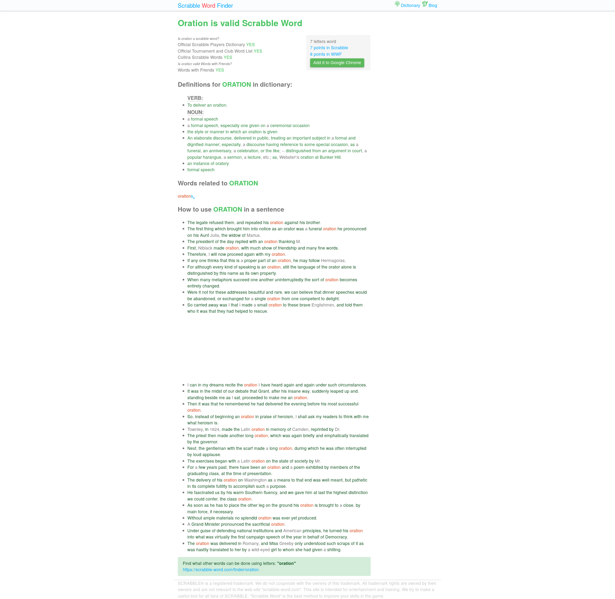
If (188, 260)
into (254, 229)
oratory (222, 163)
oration (219, 105)
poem (299, 467)
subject (319, 138)
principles (312, 530)
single (260, 298)
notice (265, 229)
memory (278, 429)
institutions (263, 530)
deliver (199, 105)
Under (193, 530)
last (321, 492)
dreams (216, 385)
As (189, 505)
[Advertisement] (279, 348)
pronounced (355, 229)
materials (225, 518)
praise (266, 416)
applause (211, 454)
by (216, 273)
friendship (287, 248)
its (247, 273)
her (238, 549)
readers (330, 416)
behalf (313, 537)
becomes (348, 279)
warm (238, 492)
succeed (241, 279)
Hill (338, 157)
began (221, 461)
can (294, 292)
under (321, 385)
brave (305, 305)
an (209, 105)
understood (315, 543)
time (237, 473)
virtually (222, 537)
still (286, 267)
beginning (224, 416)
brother (313, 222)
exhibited (314, 467)
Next (191, 448)
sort (315, 279)
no (237, 518)
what (192, 423)
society (301, 461)
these (220, 292)
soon (198, 505)
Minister (212, 524)
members (339, 467)
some (309, 144)
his (266, 222)
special (323, 144)
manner (217, 131)
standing (195, 397)
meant (337, 480)
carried (200, 305)
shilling (333, 549)
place (234, 505)
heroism (285, 416)
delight (332, 298)
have (265, 385)
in (227, 131)
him (246, 229)
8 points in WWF (326, 54)
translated (359, 435)
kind (229, 267)
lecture (254, 157)
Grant (263, 391)
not (205, 292)
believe (306, 292)
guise (205, 530)
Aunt (204, 235)
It (188, 391)
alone (346, 267)
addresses (237, 292)
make (274, 397)
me (222, 397)
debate (242, 391)
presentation (259, 473)
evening (298, 404)
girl (274, 549)
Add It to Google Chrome (337, 62)
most (332, 404)
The (191, 222)
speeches (345, 292)
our (231, 391)
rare (278, 292)
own (255, 273)
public (263, 138)
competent (310, 298)
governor (208, 442)
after (275, 391)
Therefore (196, 254)
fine (321, 248)
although (203, 267)
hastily (202, 549)
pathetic (359, 480)
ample (209, 518)
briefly (309, 435)
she (298, 549)
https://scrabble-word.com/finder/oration (221, 569)
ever (286, 518)
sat (237, 397)
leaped (336, 391)
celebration (247, 150)
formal (197, 119)
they (221, 311)
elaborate (203, 138)
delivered (243, 138)
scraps (343, 543)
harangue (212, 157)
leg (261, 505)
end (308, 480)
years (212, 467)
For (190, 267)
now (222, 254)
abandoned (204, 298)
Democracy (336, 537)
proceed (235, 254)
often (339, 448)
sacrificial (261, 524)
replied (241, 241)
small (262, 305)
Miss (273, 543)
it (200, 292)
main (192, 511)
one (244, 125)
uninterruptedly (289, 279)
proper (250, 260)
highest (340, 492)
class (214, 473)
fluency (270, 492)
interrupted (356, 448)
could (199, 499)
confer (211, 499)
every (218, 267)
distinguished (298, 150)
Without (194, 518)
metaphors (222, 279)
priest (201, 435)
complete (206, 486)
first (199, 229)
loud (197, 454)
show (267, 248)
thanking (287, 241)
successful (348, 404)
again (249, 254)
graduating (197, 473)
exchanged (233, 298)
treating (278, 138)
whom (288, 549)
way (305, 391)
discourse (222, 138)
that (223, 260)
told (348, 305)
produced (307, 518)
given (254, 125)
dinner (329, 292)
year (297, 537)
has (219, 505)
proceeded (252, 397)
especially (230, 125)
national (244, 530)
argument (337, 150)
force (203, 511)
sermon (234, 157)
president (205, 241)
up (346, 391)
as (352, 144)
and (352, 138)
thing (209, 229)
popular (194, 157)
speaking (247, 267)
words (332, 248)
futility (221, 486)
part (262, 260)
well (325, 480)
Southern (254, 492)
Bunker (326, 157)
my (268, 254)
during (301, 448)
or (207, 131)
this (231, 260)
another (266, 279)
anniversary (220, 150)
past (222, 467)
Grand (197, 524)
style (199, 131)
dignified (195, 144)
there (234, 467)
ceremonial (280, 125)
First (191, 248)
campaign (255, 537)
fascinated (204, 492)
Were (192, 292)
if (211, 511)
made (219, 248)
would (361, 292)
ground (285, 505)
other (253, 505)
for (211, 292)
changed (211, 286)
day (230, 241)
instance (201, 163)
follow (314, 260)
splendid (249, 518)
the (190, 131)
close (348, 505)
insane (294, 391)
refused (216, 222)
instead (202, 416)
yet (294, 518)
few (202, 467)
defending (226, 530)
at (317, 157)
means (283, 480)
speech (211, 119)
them (229, 222)
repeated (253, 222)
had (230, 311)
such (332, 385)
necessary (223, 511)
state (284, 461)
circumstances (352, 385)
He (190, 492)
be (189, 298)
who (191, 311)
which (235, 131)
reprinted (319, 429)
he (340, 229)
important (302, 138)
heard (277, 385)
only (299, 543)
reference (289, 144)
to (301, 144)
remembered (237, 404)
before (314, 404)
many (311, 248)
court (357, 150)
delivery (203, 480)
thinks (213, 260)
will (214, 254)
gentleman (216, 448)
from (316, 150)
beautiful (256, 292)
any (194, 260)
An (190, 138)
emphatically (336, 435)
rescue (260, 311)
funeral (194, 150)
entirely (194, 286)
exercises (205, 461)
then (212, 435)
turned (335, 530)
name (233, 273)
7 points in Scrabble (329, 47)
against (291, 222)
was (300, 229)
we (287, 292)
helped (241, 311)
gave (299, 492)
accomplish (244, 486)
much (255, 248)
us (217, 492)
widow (235, 235)
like (276, 150)
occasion (301, 125)
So (190, 305)
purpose (278, 486)
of (212, 163)
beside (211, 397)
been (255, 467)
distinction (358, 492)
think (348, 416)
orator (289, 229)
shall (302, 416)
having (272, 144)
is (264, 131)
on (263, 125)
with (253, 241)
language (306, 267)
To (189, 105)
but (348, 480)
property (268, 273)
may (303, 260)
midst (217, 391)
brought (234, 229)
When (193, 279)
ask (311, 416)
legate (202, 222)
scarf (248, 448)
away (213, 305)
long (249, 435)
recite (230, 385)
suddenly (320, 391)
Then (192, 404)
